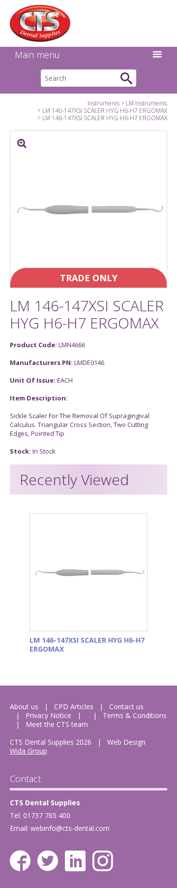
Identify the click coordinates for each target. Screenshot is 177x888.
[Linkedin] (75, 861)
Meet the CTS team (57, 724)
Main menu (37, 55)
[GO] (126, 78)
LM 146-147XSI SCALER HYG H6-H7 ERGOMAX (104, 110)
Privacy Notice (48, 715)
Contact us (126, 706)
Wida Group (28, 751)
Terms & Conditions (135, 715)
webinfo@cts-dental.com (70, 828)
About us (24, 706)
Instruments (103, 103)
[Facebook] (20, 861)
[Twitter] (47, 861)
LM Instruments (146, 103)
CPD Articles (73, 706)
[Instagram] (102, 861)
